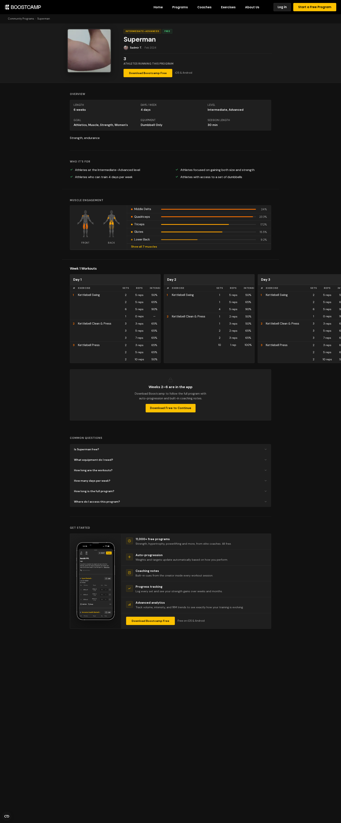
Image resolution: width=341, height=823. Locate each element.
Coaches (204, 7)
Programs (180, 7)
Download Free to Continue (170, 408)
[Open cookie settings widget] (6, 816)
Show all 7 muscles (144, 246)
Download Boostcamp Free (148, 73)
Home (158, 7)
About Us (252, 7)
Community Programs (21, 18)
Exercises (228, 7)
